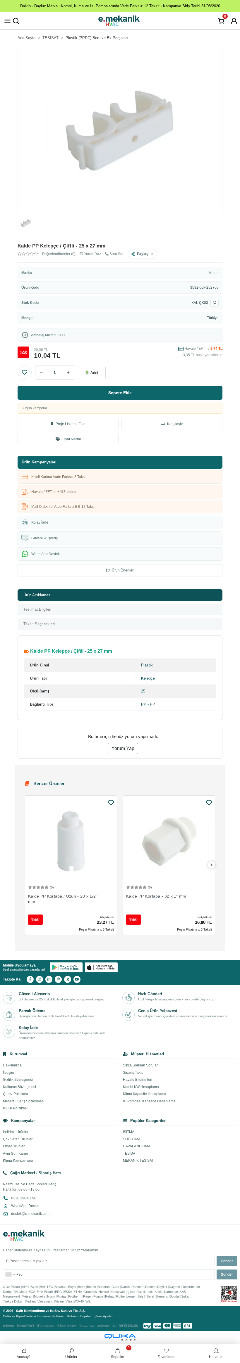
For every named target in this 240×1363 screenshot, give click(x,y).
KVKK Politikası (15, 1108)
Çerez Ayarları (104, 1316)
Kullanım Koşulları (79, 1316)
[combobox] (10, 1274)
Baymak (60, 1286)
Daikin (125, 1286)
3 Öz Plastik (11, 1286)
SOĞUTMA (131, 1139)
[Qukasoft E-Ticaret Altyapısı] (120, 1337)
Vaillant (31, 1301)
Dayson (174, 1286)
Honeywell (117, 1291)
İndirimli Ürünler (15, 1132)
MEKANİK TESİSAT (138, 1160)
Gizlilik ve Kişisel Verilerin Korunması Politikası (33, 1316)
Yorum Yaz (92, 254)
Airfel (25, 1286)
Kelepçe (148, 678)
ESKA (68, 1291)
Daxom (150, 1286)
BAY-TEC (46, 1286)
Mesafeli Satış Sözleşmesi (23, 1101)
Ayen (34, 1286)
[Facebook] (30, 979)
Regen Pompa (93, 1296)
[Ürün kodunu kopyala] (214, 303)
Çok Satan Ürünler (17, 1139)
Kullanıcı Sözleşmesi (19, 1087)
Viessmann (45, 1301)
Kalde (214, 273)
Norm (51, 1296)
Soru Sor (116, 254)
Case (115, 1286)
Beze (81, 1286)
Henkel (104, 1291)
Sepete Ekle (120, 392)
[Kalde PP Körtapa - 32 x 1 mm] (169, 841)
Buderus (104, 1286)
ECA (32, 1291)
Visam (59, 1301)
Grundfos (90, 1291)
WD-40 (79, 1301)
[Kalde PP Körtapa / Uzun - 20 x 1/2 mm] (71, 841)
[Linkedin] (48, 979)
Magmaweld (11, 1296)
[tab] (120, 595)
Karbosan (171, 1291)
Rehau (109, 1296)
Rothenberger (126, 1296)
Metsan (27, 1296)
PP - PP (148, 704)
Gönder (227, 1261)
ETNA (77, 1291)
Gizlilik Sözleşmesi (18, 1080)
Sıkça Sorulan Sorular (140, 1065)
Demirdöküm (191, 1286)
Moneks (39, 1296)
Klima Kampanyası (18, 1160)
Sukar (185, 1296)
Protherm (74, 1296)
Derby (7, 1291)
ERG (58, 1291)
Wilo (88, 1301)
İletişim (8, 1073)
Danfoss (137, 1286)
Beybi (72, 1286)
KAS (183, 1291)
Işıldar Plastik (136, 1291)
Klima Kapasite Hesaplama (144, 1094)
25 (143, 691)
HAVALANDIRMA (136, 1146)
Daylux (162, 1286)
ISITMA (128, 1132)
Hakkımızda (12, 1065)
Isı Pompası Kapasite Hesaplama (149, 1101)
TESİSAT (130, 1153)
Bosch (91, 1286)
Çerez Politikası (15, 1094)
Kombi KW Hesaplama (141, 1087)
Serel (150, 1296)
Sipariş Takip (133, 1073)
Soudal (174, 1296)
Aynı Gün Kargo (15, 1153)
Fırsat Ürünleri (14, 1146)
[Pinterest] (58, 979)
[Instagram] (39, 979)
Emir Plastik (45, 1291)
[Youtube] (76, 979)
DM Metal (20, 1291)
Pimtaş (61, 1296)
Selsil (141, 1296)
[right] (212, 865)
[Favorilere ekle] (111, 803)
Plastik (147, 665)
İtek (150, 1291)
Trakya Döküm (13, 1301)
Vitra (69, 1301)
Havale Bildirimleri (137, 1080)
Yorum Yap (123, 748)
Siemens (162, 1296)
